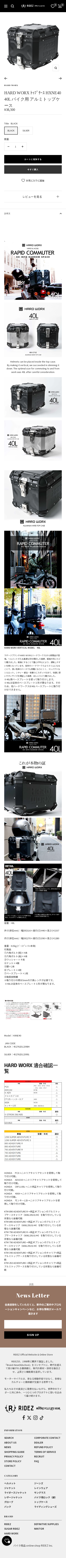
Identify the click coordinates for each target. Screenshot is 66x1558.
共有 (31, 1284)
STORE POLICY (12, 1461)
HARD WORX (11, 85)
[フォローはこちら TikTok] (41, 1417)
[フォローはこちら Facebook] (24, 1417)
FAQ (36, 1461)
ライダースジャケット (15, 1492)
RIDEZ (7, 1524)
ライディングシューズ (45, 1506)
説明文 (7, 213)
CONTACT (9, 1465)
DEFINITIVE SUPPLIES (46, 1524)
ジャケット (9, 1488)
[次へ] (60, 78)
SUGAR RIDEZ (12, 1528)
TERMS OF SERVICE (45, 1452)
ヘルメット (10, 1483)
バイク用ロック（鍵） (45, 1497)
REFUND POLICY (43, 1447)
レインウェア (41, 1488)
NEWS (7, 1447)
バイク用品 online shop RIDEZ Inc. (33, 1545)
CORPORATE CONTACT (47, 1437)
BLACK (11, 130)
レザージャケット (13, 1497)
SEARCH (9, 1437)
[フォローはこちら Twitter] (29, 1417)
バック (7, 1506)
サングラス (40, 1492)
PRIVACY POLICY (13, 1456)
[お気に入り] (53, 6)
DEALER (38, 1442)
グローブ (8, 1502)
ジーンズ (38, 1483)
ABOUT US (10, 1442)
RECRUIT (39, 1456)
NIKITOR (39, 1528)
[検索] (12, 6)
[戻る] (5, 78)
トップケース (41, 1502)
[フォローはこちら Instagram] (35, 1417)
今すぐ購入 (33, 169)
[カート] (60, 6)
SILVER (26, 130)
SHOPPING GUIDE (14, 1452)
